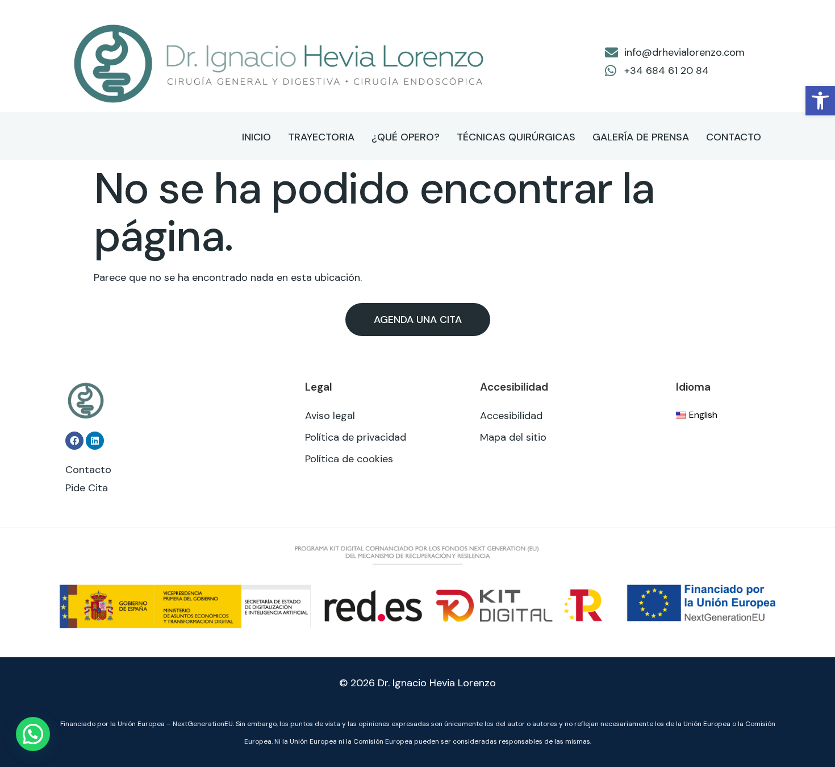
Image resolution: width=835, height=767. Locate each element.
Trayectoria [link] (321, 137)
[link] (820, 100)
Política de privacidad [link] (355, 437)
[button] (33, 734)
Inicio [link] (256, 137)
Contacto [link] (733, 137)
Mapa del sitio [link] (513, 437)
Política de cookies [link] (349, 459)
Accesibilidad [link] (511, 415)
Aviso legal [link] (330, 415)
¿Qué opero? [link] (405, 137)
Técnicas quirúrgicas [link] (516, 137)
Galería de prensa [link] (640, 137)
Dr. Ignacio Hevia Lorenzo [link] (437, 683)
